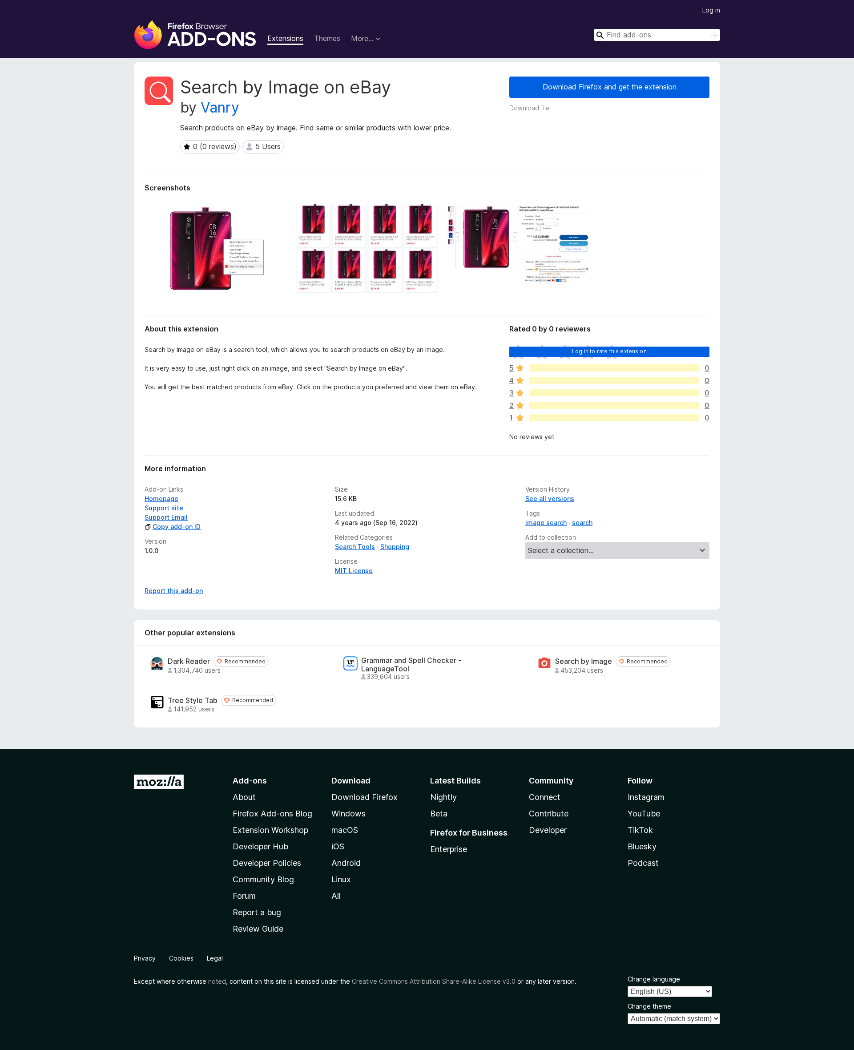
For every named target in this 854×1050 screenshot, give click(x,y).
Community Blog (263, 879)
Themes (327, 38)
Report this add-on (174, 590)
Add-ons (250, 780)
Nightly (443, 797)
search (582, 522)
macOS (344, 830)
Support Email (166, 517)
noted (217, 981)
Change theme (649, 1006)
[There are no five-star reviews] (614, 368)
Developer (548, 830)
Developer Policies (267, 863)
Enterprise (448, 849)
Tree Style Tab (193, 700)
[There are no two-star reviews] (614, 405)
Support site (164, 508)
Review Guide (258, 928)
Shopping (394, 546)
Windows (348, 813)
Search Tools (355, 546)
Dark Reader (189, 661)
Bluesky (642, 846)
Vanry (220, 107)
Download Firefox (364, 797)
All (336, 896)
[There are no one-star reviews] (614, 417)
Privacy (145, 958)
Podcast (643, 863)
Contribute (548, 813)
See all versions (549, 498)
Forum (244, 896)
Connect (544, 797)
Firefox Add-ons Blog (272, 813)
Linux (341, 879)
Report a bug (257, 912)
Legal (215, 958)
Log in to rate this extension (609, 351)
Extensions (285, 38)
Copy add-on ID (177, 526)
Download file (529, 108)
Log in (711, 10)
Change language (654, 979)
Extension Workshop (270, 830)
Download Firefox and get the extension (610, 86)
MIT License (354, 570)
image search (546, 522)
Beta (438, 813)
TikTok (640, 830)
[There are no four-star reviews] (614, 380)
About (244, 797)
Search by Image (583, 661)
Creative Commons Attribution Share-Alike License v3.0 (434, 981)
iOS (337, 846)
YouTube (644, 813)
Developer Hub (260, 846)
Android (346, 863)
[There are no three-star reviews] (614, 392)
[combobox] (657, 35)
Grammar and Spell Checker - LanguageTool (411, 664)
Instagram (646, 797)
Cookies (181, 958)
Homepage (161, 498)
